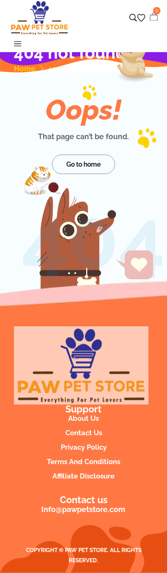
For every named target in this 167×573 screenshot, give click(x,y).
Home (25, 69)
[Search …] (133, 17)
